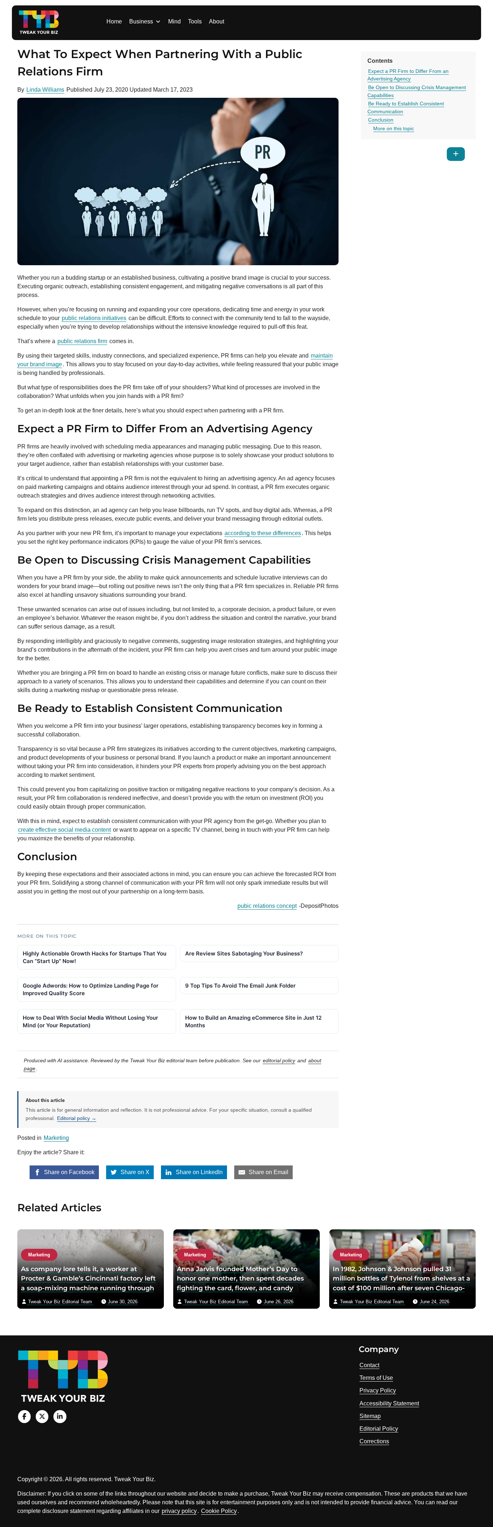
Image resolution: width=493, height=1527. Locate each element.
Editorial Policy (378, 1429)
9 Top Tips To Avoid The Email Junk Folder (240, 985)
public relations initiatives (94, 318)
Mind (174, 21)
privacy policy (179, 1511)
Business (141, 21)
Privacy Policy (377, 1390)
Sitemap (370, 1416)
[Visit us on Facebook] (24, 1416)
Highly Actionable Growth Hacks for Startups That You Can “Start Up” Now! (94, 957)
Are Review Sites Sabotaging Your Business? (244, 953)
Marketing (56, 1138)
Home (114, 21)
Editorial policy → (76, 1118)
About (216, 21)
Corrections (374, 1441)
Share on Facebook (69, 1172)
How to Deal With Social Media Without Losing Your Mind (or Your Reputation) (90, 1021)
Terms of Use (376, 1378)
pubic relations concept (267, 906)
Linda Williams (45, 90)
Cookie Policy (219, 1511)
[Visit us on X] (42, 1416)
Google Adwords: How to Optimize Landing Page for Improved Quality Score (90, 989)
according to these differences (262, 533)
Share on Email (267, 1172)
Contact (369, 1365)
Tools (195, 21)
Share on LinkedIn (198, 1172)
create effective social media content (64, 830)
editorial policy (279, 1060)
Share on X (134, 1172)
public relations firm (82, 341)
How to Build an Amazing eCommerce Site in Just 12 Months (253, 1021)
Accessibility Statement (389, 1403)
